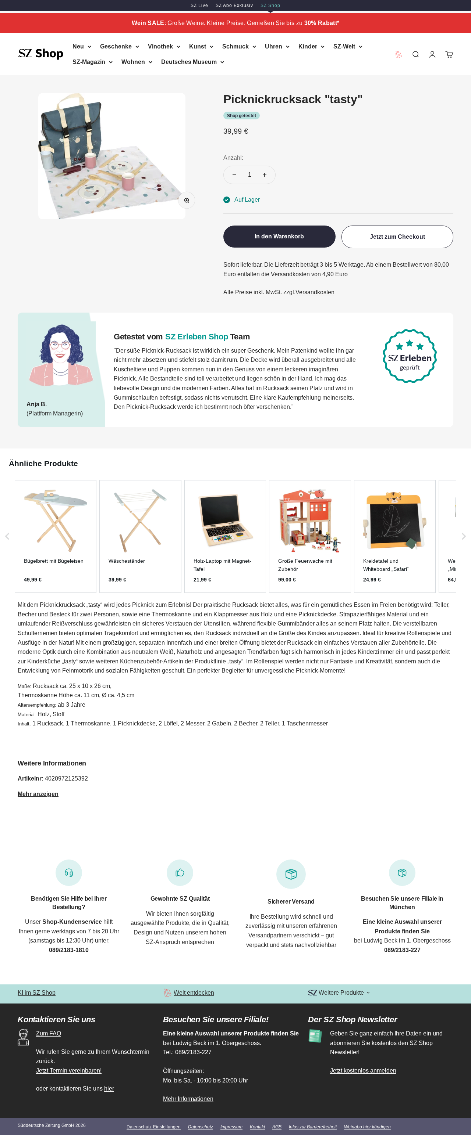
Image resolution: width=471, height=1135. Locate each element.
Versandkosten (314, 292)
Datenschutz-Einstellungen (154, 1126)
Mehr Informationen (188, 1099)
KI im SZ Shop (37, 993)
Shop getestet (241, 115)
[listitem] (55, 536)
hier (109, 1088)
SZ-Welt (344, 46)
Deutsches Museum (189, 61)
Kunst (197, 46)
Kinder (307, 46)
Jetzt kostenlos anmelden (363, 1070)
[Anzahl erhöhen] (264, 175)
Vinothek (160, 46)
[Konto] (432, 54)
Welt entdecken (194, 993)
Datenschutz (200, 1126)
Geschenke (116, 46)
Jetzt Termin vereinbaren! (69, 1070)
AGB (276, 1126)
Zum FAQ (48, 1033)
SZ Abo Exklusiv (234, 5)
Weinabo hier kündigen (367, 1126)
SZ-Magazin (88, 61)
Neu (78, 46)
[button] (7, 537)
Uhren (273, 46)
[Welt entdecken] (167, 992)
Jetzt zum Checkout (397, 237)
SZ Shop (270, 5)
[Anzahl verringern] (234, 175)
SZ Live (199, 5)
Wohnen (133, 61)
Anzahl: (233, 158)
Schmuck (235, 46)
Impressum (231, 1126)
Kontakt (257, 1126)
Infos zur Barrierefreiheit (313, 1126)
